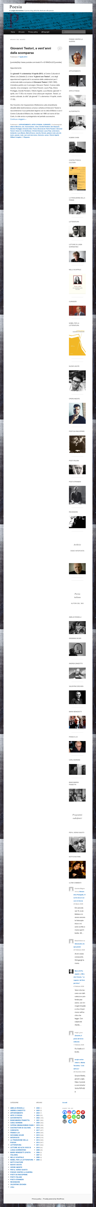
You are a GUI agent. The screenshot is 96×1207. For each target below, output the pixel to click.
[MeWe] (65, 1117)
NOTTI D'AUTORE (16, 1162)
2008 (38, 1152)
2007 (38, 1155)
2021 (38, 1120)
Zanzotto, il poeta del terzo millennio (78, 1038)
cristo (37, 127)
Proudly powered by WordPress (53, 1199)
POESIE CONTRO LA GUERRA (21, 1172)
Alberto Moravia (15, 127)
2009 (38, 1150)
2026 (38, 1108)
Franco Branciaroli (39, 129)
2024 (38, 1113)
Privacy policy (33, 32)
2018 (38, 1128)
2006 (38, 1157)
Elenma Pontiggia (16, 129)
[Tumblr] (83, 1117)
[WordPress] (65, 1121)
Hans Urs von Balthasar (24, 131)
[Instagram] (69, 1112)
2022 (38, 1118)
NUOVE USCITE (16, 1165)
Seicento (41, 135)
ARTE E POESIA (36, 124)
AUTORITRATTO (16, 1118)
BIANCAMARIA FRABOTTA (20, 1120)
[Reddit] (78, 1112)
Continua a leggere (18, 119)
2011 (38, 1145)
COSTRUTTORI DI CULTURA (20, 1128)
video (12, 1187)
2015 (38, 1135)
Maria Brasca (30, 133)
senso (47, 135)
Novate (43, 133)
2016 (38, 1132)
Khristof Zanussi (37, 131)
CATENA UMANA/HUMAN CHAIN (21, 1125)
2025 (38, 1110)
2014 (38, 1137)
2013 (38, 1140)
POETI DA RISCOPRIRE (19, 1174)
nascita (38, 133)
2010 (38, 1147)
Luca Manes (21, 133)
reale (22, 135)
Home (13, 32)
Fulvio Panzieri (51, 129)
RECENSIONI (15, 1182)
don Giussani (55, 127)
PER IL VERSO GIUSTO (19, 1170)
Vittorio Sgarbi (54, 135)
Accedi (64, 1102)
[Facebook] (65, 1112)
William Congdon (15, 137)
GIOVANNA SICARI (17, 1135)
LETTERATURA (15, 1145)
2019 (38, 1125)
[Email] (78, 1117)
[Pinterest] (83, 1112)
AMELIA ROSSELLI (17, 1108)
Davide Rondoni (44, 127)
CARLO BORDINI (16, 1123)
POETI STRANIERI (17, 1179)
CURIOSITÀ (47, 124)
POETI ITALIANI (16, 1177)
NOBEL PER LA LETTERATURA (21, 1160)
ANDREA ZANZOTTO (17, 1110)
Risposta (26, 137)
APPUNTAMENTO (25, 124)
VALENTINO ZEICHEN (18, 1184)
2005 (38, 1160)
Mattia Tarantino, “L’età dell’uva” (79, 1065)
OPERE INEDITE (16, 1167)
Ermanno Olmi (27, 129)
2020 (38, 1123)
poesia (17, 135)
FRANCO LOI (15, 1132)
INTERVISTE (14, 1137)
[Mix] (69, 1117)
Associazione (29, 127)
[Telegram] (70, 1121)
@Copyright (45, 32)
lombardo (13, 133)
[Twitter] (74, 1112)
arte (23, 127)
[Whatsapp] (74, 1117)
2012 (38, 1142)
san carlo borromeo (30, 135)
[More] (75, 1121)
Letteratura (55, 131)
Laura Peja (47, 131)
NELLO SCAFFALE (17, 1157)
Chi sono (21, 32)
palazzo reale (51, 133)
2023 (38, 1115)
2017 (38, 1130)
